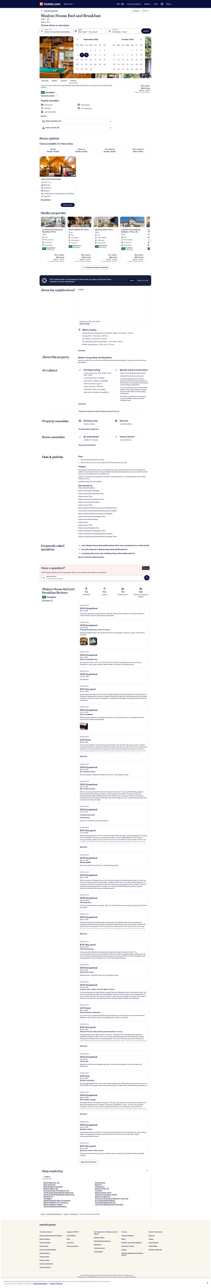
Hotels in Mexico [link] (45, 1239)
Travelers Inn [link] (100, 1187)
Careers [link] (151, 1239)
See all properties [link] (51, 11)
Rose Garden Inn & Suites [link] (53, 1187)
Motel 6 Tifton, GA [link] (102, 1189)
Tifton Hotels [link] (74, 1214)
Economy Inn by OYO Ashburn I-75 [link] (56, 1191)
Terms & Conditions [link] (127, 1235)
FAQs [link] (68, 1239)
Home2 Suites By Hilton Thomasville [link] (57, 1201)
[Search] (146, 577)
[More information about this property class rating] (48, 19)
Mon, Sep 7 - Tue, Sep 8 (87, 32)
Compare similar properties (96, 267)
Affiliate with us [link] (99, 1237)
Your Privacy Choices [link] (127, 1246)
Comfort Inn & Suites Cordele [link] (106, 1195)
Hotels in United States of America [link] (51, 1235)
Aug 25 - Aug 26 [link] (81, 151)
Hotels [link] (43, 1214)
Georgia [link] (66, 1214)
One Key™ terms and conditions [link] (131, 1242)
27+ (146, 75)
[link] (146, 11)
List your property (134, 4)
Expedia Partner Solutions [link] (102, 1241)
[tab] (47, 1176)
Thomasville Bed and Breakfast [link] (55, 1206)
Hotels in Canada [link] (45, 1242)
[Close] (207, 1282)
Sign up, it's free (143, 280)
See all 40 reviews (48, 96)
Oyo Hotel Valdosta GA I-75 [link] (105, 1202)
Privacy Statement (40, 1283)
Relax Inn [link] (98, 1185)
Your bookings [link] (71, 1235)
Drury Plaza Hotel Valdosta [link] (105, 1201)
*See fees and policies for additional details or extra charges (98, 411)
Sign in (168, 4)
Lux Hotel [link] (98, 1191)
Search (146, 31)
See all (43, 116)
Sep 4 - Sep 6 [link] (138, 151)
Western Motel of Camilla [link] (53, 1204)
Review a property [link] (73, 1246)
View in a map (84, 324)
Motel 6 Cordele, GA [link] (102, 1197)
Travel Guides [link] (153, 1246)
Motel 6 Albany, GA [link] (51, 1189)
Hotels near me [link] (153, 1242)
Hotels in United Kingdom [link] (48, 1249)
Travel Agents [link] (98, 1251)
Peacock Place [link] (100, 1183)
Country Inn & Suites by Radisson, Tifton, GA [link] (111, 1199)
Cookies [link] (123, 1249)
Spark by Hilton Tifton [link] (103, 1193)
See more (81, 350)
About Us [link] (152, 1235)
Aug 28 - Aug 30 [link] (110, 151)
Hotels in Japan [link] (44, 1260)
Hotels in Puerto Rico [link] (46, 1263)
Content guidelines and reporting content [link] (132, 1254)
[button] (86, 50)
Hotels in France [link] (45, 1253)
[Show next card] (150, 240)
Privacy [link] (123, 1239)
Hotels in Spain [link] (44, 1256)
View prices (67, 205)
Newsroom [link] (97, 1244)
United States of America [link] (54, 1214)
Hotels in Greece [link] (45, 1267)
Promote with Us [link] (99, 1248)
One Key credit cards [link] (155, 1249)
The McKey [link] (48, 1199)
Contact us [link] (70, 1242)
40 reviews (46, 601)
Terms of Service (56, 1283)
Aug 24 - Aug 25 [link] (53, 151)
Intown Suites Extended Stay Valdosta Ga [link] (59, 1195)
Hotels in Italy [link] (44, 1246)
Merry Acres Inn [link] (49, 1185)
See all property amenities (88, 429)
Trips (156, 4)
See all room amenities (87, 445)
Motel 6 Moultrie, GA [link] (51, 1183)
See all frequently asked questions (91, 557)
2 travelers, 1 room (119, 32)
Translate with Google (87, 815)
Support (147, 4)
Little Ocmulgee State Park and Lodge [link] (109, 1204)
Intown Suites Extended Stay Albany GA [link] (58, 1193)
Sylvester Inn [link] (48, 1197)
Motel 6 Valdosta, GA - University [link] (56, 1202)
